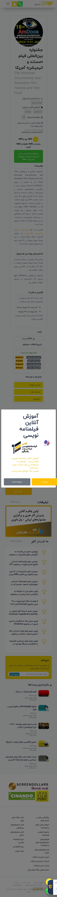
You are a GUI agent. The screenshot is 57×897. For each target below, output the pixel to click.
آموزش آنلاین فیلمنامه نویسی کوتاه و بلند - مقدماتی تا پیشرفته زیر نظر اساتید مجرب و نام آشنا (25, 463)
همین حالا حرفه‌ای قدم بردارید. (24, 471)
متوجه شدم (17, 481)
